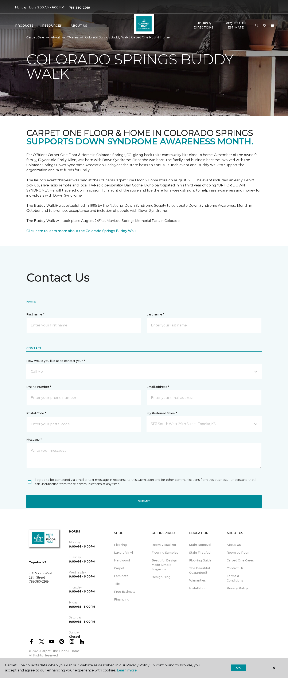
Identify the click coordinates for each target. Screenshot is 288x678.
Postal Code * (36, 413)
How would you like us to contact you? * (55, 360)
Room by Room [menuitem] (238, 552)
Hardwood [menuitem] (122, 560)
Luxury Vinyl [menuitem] (123, 552)
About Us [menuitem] (234, 545)
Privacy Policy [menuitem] (237, 588)
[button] (257, 25)
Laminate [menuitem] (121, 576)
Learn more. (127, 670)
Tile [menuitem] (117, 584)
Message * (34, 439)
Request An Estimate (236, 25)
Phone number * (38, 386)
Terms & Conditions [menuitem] (235, 578)
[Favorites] (265, 25)
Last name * (155, 314)
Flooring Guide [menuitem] (200, 560)
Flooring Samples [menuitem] (165, 552)
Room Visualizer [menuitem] (164, 545)
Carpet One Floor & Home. (60, 651)
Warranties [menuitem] (197, 580)
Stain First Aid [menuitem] (199, 552)
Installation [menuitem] (197, 588)
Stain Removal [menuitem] (200, 545)
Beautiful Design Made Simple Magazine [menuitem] (164, 564)
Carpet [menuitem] (119, 568)
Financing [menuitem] (121, 599)
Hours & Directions (203, 25)
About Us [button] (79, 25)
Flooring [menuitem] (120, 545)
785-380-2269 (79, 8)
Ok (238, 668)
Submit (144, 501)
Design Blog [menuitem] (161, 577)
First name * (35, 314)
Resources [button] (52, 25)
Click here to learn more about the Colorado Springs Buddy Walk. (81, 231)
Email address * (158, 386)
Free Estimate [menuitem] (125, 592)
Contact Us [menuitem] (235, 568)
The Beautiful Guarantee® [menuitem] (199, 570)
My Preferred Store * (162, 413)
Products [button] (24, 25)
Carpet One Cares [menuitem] (240, 560)
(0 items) (272, 25)
